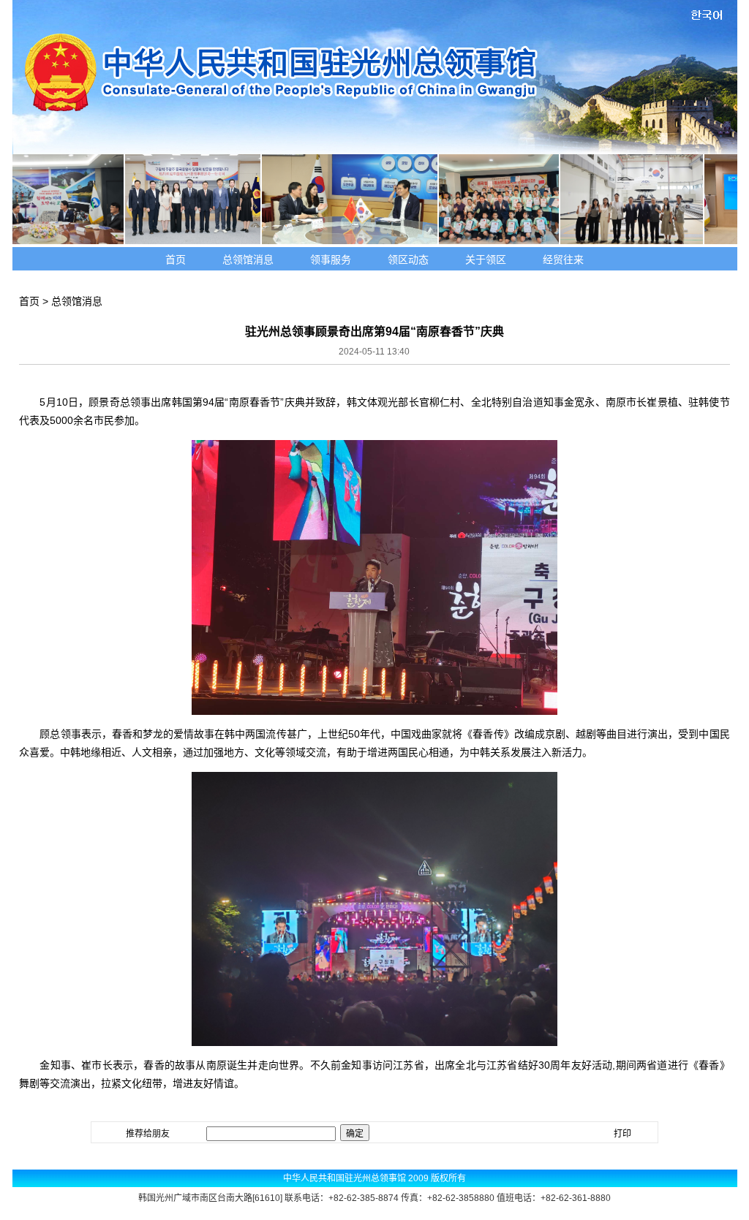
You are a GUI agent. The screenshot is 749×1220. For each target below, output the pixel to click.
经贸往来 (563, 259)
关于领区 (485, 259)
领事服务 (330, 259)
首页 (175, 259)
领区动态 (408, 259)
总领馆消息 (248, 259)
